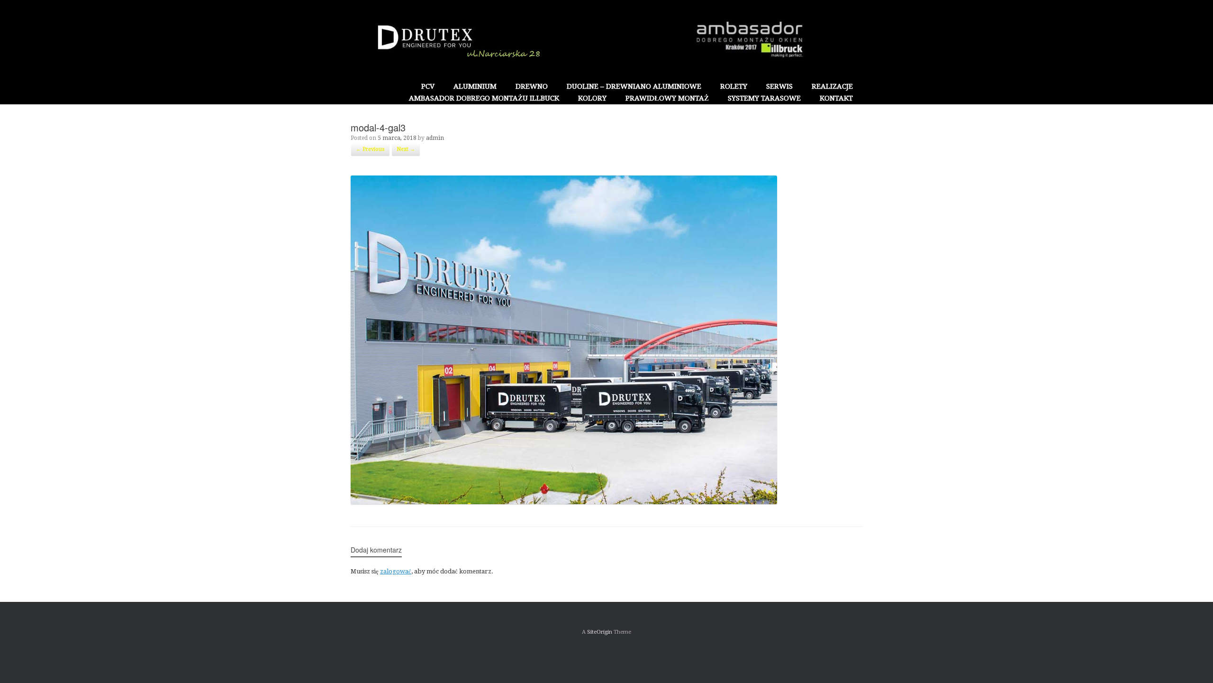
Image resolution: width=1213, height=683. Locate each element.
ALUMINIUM (475, 86)
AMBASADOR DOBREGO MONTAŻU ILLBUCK (484, 98)
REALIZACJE (832, 86)
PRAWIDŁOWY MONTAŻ (667, 98)
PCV (428, 86)
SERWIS (779, 86)
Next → (406, 149)
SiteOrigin (599, 631)
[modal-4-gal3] (564, 502)
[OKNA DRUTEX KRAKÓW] (606, 40)
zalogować (395, 571)
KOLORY (592, 98)
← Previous (370, 149)
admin (435, 138)
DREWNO (532, 86)
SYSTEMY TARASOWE (764, 98)
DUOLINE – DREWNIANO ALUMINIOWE (634, 86)
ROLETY (733, 86)
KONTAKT (836, 98)
